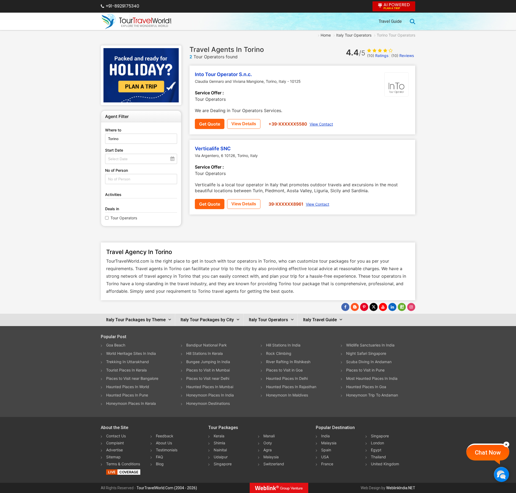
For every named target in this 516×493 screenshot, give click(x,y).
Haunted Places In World (127, 386)
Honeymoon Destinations (208, 403)
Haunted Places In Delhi (287, 378)
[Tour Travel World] (136, 21)
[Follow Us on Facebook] (345, 307)
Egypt (376, 450)
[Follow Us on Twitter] (374, 307)
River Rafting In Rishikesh (288, 361)
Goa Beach (115, 345)
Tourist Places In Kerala (126, 370)
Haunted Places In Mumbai (209, 386)
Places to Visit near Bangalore (132, 378)
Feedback (164, 436)
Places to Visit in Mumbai (208, 370)
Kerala (219, 436)
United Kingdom (385, 464)
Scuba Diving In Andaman (369, 361)
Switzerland (273, 464)
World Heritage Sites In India (131, 353)
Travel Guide (390, 21)
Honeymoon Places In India (210, 395)
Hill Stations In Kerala (204, 353)
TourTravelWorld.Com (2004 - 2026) (167, 488)
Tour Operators (123, 218)
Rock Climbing (278, 353)
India (325, 436)
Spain (326, 450)
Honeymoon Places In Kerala (131, 403)
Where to (113, 130)
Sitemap (113, 457)
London (377, 443)
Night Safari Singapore (366, 353)
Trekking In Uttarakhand (127, 361)
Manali (269, 436)
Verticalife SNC (213, 148)
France (327, 464)
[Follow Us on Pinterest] (364, 307)
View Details (243, 124)
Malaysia (271, 457)
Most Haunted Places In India (371, 378)
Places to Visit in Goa (284, 370)
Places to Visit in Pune (365, 370)
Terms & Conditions (123, 464)
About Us (164, 443)
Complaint (115, 443)
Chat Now (488, 452)
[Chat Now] (501, 474)
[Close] (506, 444)
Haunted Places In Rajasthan (291, 386)
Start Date (114, 150)
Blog (160, 464)
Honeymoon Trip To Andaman (372, 395)
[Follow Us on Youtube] (383, 307)
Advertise (114, 450)
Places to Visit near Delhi (207, 378)
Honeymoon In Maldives (287, 395)
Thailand (378, 457)
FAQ (159, 457)
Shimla (219, 443)
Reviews (402, 55)
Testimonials (166, 450)
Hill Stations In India (283, 345)
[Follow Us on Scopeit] (402, 307)
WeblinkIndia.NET (400, 488)
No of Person (116, 170)
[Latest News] (355, 307)
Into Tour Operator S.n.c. (223, 74)
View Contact (321, 124)
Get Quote (209, 124)
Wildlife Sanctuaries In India (370, 345)
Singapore (223, 464)
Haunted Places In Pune (127, 395)
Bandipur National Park (206, 345)
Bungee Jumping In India (208, 361)
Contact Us (116, 436)
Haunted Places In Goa (366, 386)
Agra (267, 450)
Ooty (267, 443)
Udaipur (221, 457)
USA (325, 457)
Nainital (220, 450)
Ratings (377, 55)
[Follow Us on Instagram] (411, 307)
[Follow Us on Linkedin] (392, 307)
